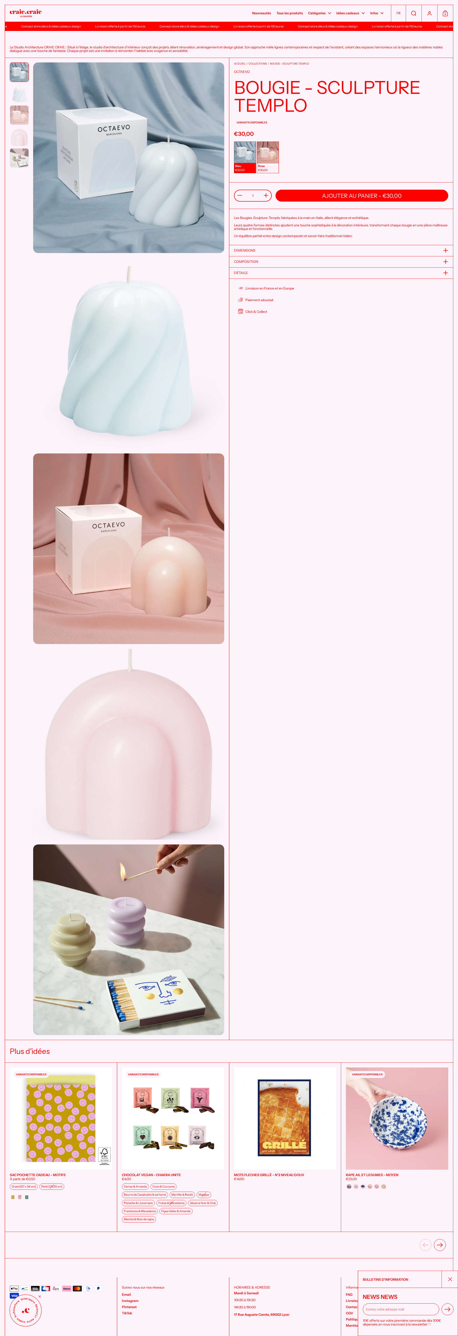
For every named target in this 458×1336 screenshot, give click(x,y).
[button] (398, 13)
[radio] (245, 157)
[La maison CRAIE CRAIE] (26, 13)
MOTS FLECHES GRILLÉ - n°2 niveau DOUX (285, 1147)
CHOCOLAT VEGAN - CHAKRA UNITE (173, 1147)
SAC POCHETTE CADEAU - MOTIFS (61, 1147)
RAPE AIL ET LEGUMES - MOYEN (397, 1147)
